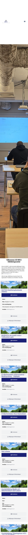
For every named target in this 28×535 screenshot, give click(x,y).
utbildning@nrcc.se (7, 273)
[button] (25, 21)
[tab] (14, 295)
